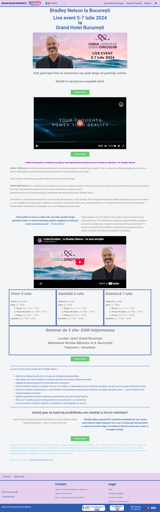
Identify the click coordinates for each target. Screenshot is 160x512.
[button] (152, 3)
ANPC (110, 489)
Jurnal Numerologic (114, 3)
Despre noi (19, 476)
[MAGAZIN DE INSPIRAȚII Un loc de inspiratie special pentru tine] (14, 3)
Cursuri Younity (134, 3)
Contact (7, 476)
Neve (4, 507)
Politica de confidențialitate (118, 501)
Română (53, 3)
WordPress (26, 507)
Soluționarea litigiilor (116, 493)
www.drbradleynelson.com (41, 460)
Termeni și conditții (115, 497)
